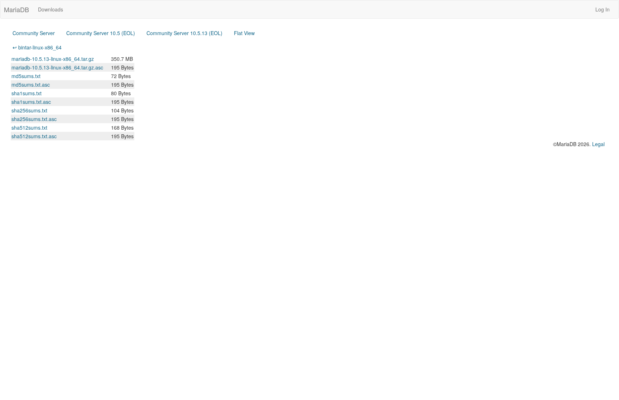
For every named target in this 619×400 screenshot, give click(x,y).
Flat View (244, 33)
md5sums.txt (25, 75)
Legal (598, 144)
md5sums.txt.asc (30, 84)
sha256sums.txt (29, 110)
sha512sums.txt (29, 127)
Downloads (50, 9)
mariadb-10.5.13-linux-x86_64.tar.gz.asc (57, 67)
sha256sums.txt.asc (34, 118)
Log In (602, 9)
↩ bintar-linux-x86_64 (37, 47)
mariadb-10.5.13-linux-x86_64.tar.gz (52, 58)
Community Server (34, 33)
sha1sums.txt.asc (31, 101)
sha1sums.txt (26, 93)
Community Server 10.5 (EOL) (100, 33)
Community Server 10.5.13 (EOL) (184, 33)
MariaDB (16, 9)
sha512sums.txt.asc (34, 136)
